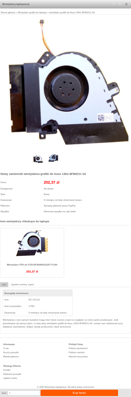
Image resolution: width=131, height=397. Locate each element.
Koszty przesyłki (11, 352)
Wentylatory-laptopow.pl (15, 4)
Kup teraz (79, 392)
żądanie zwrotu (10, 378)
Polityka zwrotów (76, 352)
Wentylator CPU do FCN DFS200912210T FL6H (32, 264)
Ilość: (4, 393)
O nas (6, 348)
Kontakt (6, 370)
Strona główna (8, 12)
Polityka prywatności (78, 348)
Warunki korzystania (78, 356)
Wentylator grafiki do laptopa (32, 12)
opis (4, 284)
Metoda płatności (11, 356)
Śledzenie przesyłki (12, 374)
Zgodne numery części (22, 284)
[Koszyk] (120, 4)
